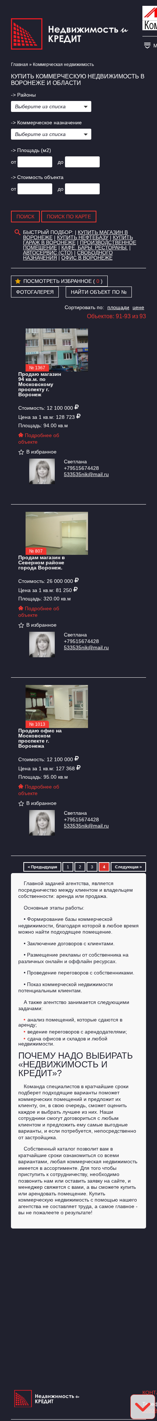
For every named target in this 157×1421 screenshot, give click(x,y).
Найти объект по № (99, 292)
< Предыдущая (42, 867)
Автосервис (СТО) (48, 253)
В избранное (41, 452)
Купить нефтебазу (82, 237)
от (13, 162)
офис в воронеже (86, 258)
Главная (19, 64)
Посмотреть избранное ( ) (63, 281)
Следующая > (128, 867)
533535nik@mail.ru (86, 474)
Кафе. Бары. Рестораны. (94, 247)
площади (118, 307)
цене (138, 307)
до (61, 162)
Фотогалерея (35, 292)
